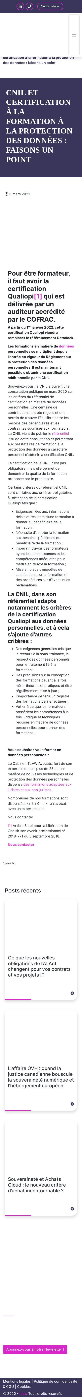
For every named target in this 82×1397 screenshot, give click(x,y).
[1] (38, 296)
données (66, 346)
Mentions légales (17, 1381)
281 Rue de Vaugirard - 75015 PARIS (36, 1338)
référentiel (60, 433)
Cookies (24, 1386)
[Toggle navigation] (74, 34)
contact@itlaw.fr (20, 1330)
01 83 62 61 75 (19, 1321)
